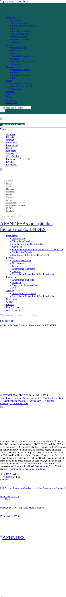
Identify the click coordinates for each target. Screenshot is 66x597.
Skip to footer (21, 1)
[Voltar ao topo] (1, 595)
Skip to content (7, 1)
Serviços (8, 321)
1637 (8, 474)
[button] (16, 127)
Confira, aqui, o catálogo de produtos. (27, 469)
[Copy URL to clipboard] (32, 477)
